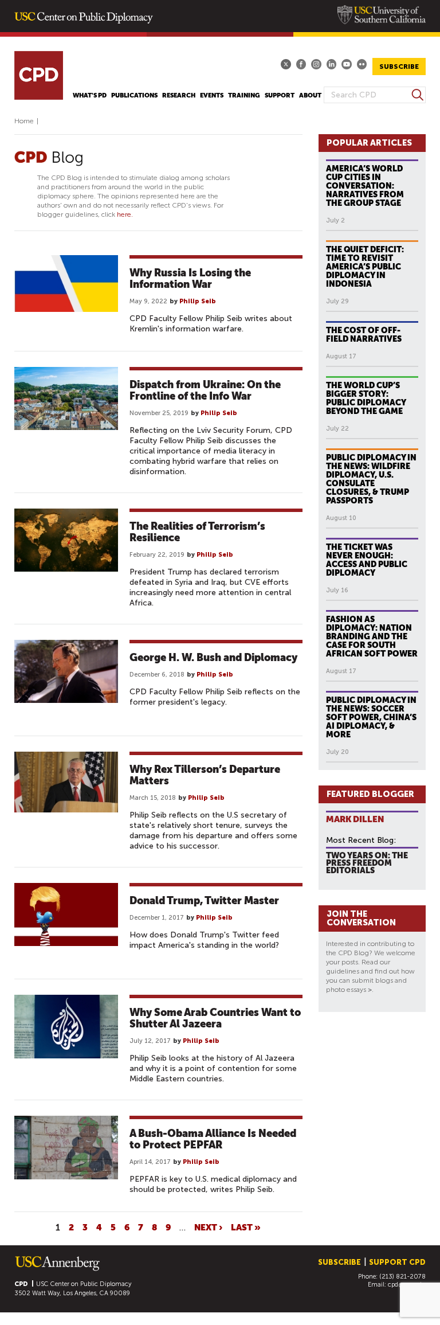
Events (211, 95)
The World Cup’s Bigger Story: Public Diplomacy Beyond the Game (366, 398)
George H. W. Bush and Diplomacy (213, 657)
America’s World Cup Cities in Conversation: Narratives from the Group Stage (365, 186)
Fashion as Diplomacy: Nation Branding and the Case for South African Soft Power (372, 636)
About (310, 95)
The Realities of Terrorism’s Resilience (197, 532)
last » (246, 1227)
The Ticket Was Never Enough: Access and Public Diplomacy (366, 559)
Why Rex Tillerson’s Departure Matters (204, 775)
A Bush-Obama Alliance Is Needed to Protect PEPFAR (212, 1139)
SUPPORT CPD (397, 1262)
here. (125, 214)
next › (208, 1227)
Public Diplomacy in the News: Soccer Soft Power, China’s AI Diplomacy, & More (371, 717)
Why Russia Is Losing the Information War (190, 278)
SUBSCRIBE (399, 66)
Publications (134, 95)
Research (178, 95)
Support (279, 95)
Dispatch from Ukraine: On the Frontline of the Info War (205, 390)
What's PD (90, 95)
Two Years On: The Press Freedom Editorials (367, 862)
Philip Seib (197, 301)
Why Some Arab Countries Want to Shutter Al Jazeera (215, 1018)
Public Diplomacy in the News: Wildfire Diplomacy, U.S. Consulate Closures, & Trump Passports (371, 479)
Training (244, 95)
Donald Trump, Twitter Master (204, 900)
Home (24, 121)
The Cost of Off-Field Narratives (364, 334)
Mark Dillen (355, 818)
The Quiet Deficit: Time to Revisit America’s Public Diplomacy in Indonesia (365, 266)
